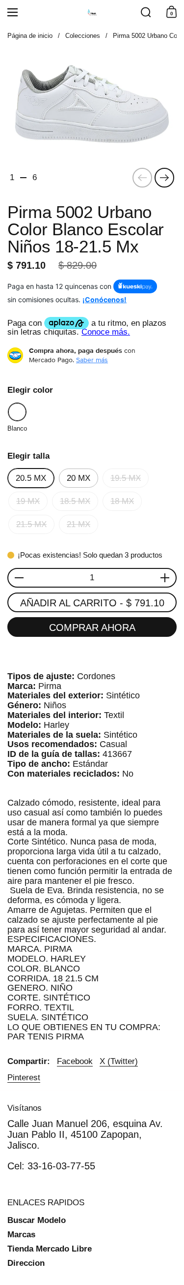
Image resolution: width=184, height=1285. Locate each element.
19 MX (28, 501)
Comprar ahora (92, 627)
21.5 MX (31, 524)
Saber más (92, 360)
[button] (145, 12)
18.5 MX (75, 501)
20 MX (78, 478)
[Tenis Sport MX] (92, 12)
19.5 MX (125, 478)
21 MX (78, 524)
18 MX (122, 501)
